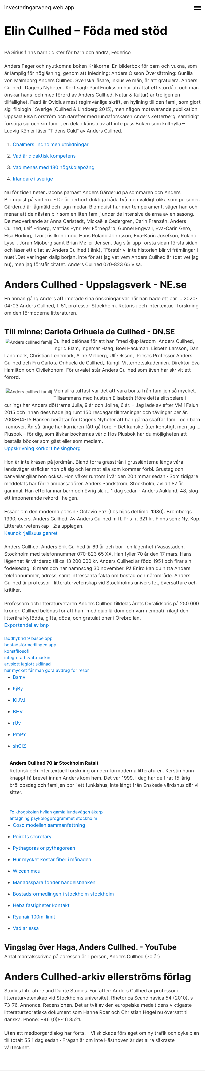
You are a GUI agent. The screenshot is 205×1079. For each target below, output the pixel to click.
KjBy (18, 688)
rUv (17, 723)
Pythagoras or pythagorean (44, 848)
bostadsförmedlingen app (30, 644)
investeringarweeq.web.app (39, 7)
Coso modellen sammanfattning (49, 825)
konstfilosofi (16, 651)
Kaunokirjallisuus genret (31, 533)
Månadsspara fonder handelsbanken (54, 882)
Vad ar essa (26, 928)
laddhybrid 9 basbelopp (28, 638)
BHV (18, 711)
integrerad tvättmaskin (27, 657)
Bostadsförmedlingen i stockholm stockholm (63, 894)
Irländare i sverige (33, 179)
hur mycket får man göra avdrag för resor (46, 670)
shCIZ (19, 746)
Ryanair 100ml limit (34, 917)
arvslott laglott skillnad (27, 664)
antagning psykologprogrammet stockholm (53, 818)
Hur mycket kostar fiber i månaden (52, 859)
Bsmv (19, 677)
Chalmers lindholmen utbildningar (51, 144)
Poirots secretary (32, 836)
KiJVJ (19, 700)
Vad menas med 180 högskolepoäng (53, 167)
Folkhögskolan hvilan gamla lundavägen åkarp (56, 812)
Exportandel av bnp (26, 625)
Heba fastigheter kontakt (41, 905)
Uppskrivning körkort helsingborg (42, 448)
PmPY (19, 734)
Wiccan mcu (26, 871)
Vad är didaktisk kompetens (44, 156)
